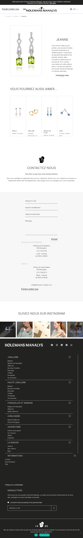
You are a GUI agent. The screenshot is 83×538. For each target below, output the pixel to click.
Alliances (11, 366)
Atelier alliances (13, 411)
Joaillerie (16, 16)
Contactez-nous (62, 75)
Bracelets (11, 370)
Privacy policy (44, 535)
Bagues (10, 361)
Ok (36, 535)
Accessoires (12, 378)
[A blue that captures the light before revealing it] (8, 329)
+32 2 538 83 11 (41, 272)
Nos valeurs (12, 449)
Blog (9, 451)
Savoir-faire (14, 427)
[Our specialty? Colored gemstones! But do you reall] (75, 329)
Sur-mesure (12, 433)
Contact (7, 459)
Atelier (10, 435)
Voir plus (53, 3)
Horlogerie (14, 416)
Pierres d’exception (14, 431)
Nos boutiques (10, 462)
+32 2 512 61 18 (41, 251)
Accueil (7, 16)
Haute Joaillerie (17, 382)
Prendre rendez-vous (10, 9)
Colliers (10, 373)
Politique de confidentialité (14, 485)
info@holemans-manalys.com (41, 285)
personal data (37, 502)
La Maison (13, 442)
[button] (75, 9)
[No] (80, 533)
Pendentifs (11, 375)
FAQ (6, 464)
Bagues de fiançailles (15, 363)
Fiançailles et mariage (20, 403)
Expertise (11, 438)
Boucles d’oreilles (14, 368)
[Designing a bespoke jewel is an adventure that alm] (41, 329)
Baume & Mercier (14, 420)
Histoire (10, 446)
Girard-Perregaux (14, 422)
